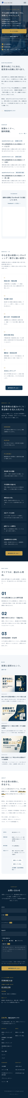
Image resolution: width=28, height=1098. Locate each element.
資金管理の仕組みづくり (7, 1047)
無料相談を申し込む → (14, 388)
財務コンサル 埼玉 (19, 1035)
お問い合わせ (18, 1066)
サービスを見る (14, 31)
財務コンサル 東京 (19, 1032)
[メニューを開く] (25, 2)
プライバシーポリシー (13, 963)
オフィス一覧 (5, 1069)
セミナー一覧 (5, 1081)
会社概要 (4, 1066)
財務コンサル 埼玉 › (17, 864)
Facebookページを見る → (14, 203)
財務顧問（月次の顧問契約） (7, 1038)
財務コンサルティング (7, 1043)
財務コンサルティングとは (7, 1033)
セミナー (4, 1054)
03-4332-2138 (5, 987)
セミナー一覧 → (23, 133)
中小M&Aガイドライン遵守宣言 (7, 1074)
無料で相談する (14, 36)
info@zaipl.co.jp (6, 980)
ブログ (3, 1058)
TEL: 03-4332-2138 (19, 1069)
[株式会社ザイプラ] (6, 3)
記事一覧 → (4, 669)
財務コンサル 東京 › (17, 860)
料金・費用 (4, 1051)
